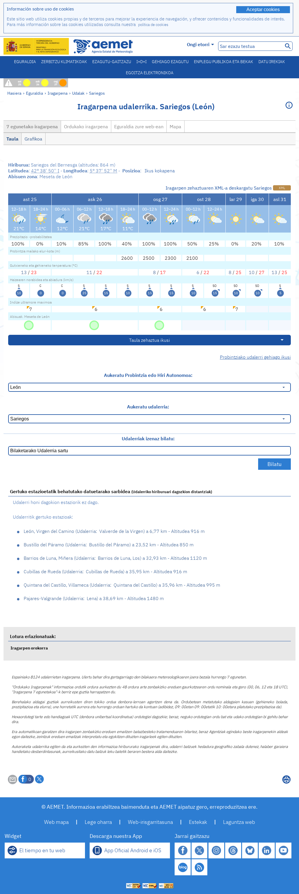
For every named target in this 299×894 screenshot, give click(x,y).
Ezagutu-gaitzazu (111, 61)
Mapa (175, 126)
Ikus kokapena (160, 171)
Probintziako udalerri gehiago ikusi (255, 357)
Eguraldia (25, 61)
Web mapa (56, 822)
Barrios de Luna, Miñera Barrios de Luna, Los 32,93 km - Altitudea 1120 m (115, 558)
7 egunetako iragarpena (32, 126)
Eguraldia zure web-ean (139, 126)
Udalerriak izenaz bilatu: (148, 438)
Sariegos (97, 93)
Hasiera (14, 93)
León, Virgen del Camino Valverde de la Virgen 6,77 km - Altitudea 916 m (114, 531)
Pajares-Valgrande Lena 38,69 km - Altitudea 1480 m (94, 598)
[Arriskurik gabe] (29, 325)
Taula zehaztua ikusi (149, 340)
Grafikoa (33, 139)
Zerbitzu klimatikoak (64, 61)
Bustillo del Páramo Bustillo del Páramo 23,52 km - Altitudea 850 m (109, 545)
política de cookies (153, 24)
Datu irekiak (271, 61)
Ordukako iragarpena (86, 126)
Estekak (198, 822)
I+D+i (141, 61)
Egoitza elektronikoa (149, 72)
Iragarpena (57, 93)
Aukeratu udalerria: (148, 407)
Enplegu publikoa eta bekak (223, 61)
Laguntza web (239, 822)
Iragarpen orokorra (29, 648)
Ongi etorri (198, 44)
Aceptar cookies (263, 9)
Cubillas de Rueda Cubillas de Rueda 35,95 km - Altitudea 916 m (105, 571)
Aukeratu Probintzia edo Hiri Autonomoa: (148, 375)
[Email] (12, 782)
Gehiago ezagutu (170, 61)
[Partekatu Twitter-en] (39, 779)
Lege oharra (98, 822)
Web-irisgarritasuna (150, 822)
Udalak (78, 93)
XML (282, 188)
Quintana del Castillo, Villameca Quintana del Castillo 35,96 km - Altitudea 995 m (122, 585)
